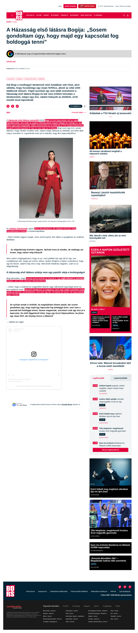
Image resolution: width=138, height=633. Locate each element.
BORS (8, 22)
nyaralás (94, 198)
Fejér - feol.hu (69, 613)
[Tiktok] (119, 586)
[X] (7, 106)
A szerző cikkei (77, 112)
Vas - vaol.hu (114, 613)
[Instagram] (124, 586)
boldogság (19, 79)
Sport (46, 15)
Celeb (14, 22)
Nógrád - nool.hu (92, 616)
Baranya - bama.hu (48, 613)
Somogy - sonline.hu (94, 619)
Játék (60, 6)
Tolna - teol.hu (114, 610)
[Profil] (128, 15)
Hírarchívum (30, 591)
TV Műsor (98, 15)
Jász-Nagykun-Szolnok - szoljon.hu (98, 610)
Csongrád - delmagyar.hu (50, 621)
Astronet (74, 15)
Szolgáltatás (107, 606)
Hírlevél (113, 591)
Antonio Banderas (97, 550)
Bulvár (96, 606)
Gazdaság (76, 606)
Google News (67, 404)
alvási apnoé (103, 423)
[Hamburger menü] (11, 15)
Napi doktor (86, 15)
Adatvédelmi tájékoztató (58, 591)
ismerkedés (41, 79)
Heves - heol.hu (70, 621)
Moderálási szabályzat (99, 591)
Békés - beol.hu (47, 616)
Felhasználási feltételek (79, 591)
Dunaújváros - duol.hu (72, 610)
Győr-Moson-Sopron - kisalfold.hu (75, 616)
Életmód (55, 15)
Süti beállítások (124, 591)
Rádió (118, 606)
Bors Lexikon (70, 6)
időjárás (93, 241)
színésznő (94, 312)
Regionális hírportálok (51, 606)
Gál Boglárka (10, 79)
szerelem (10, 62)
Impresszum (42, 591)
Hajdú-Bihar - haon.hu (72, 619)
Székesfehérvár (107, 6)
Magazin (87, 606)
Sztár (39, 15)
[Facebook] (12, 106)
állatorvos (96, 325)
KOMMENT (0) (77, 106)
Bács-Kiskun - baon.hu (49, 610)
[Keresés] (124, 15)
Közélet (65, 606)
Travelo (64, 15)
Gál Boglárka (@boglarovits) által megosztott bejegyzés (34, 386)
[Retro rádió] (81, 6)
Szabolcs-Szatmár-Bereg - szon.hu (97, 621)
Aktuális (30, 15)
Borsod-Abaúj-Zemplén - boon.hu (52, 619)
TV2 (110, 117)
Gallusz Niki (95, 567)
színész (92, 157)
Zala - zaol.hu (114, 619)
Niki (8, 112)
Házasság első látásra (30, 79)
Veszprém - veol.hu (116, 616)
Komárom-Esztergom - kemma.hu (97, 613)
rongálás (115, 328)
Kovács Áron (103, 437)
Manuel (110, 369)
